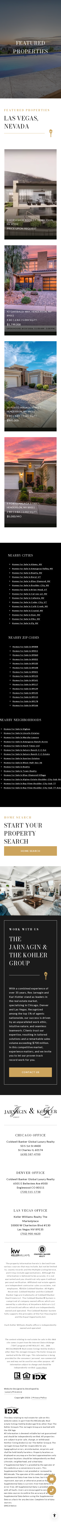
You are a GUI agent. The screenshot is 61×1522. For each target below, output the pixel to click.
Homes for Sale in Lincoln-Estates (21, 733)
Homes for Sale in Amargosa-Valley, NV (32, 568)
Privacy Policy (40, 1397)
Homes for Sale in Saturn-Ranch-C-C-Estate (27, 754)
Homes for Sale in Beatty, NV (27, 573)
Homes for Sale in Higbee (17, 729)
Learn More (41, 1367)
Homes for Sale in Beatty (17, 767)
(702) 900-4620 (30, 1233)
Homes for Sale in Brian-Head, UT (29, 589)
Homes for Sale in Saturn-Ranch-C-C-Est (25, 750)
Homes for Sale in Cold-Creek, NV (30, 606)
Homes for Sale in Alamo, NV (27, 564)
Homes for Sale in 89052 (25, 659)
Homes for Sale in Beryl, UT (26, 577)
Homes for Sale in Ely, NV (25, 623)
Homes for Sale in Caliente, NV (28, 598)
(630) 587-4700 (30, 1154)
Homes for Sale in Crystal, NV (27, 610)
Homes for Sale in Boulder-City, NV (30, 585)
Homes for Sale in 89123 (25, 676)
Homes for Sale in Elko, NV (26, 619)
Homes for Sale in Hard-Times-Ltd (22, 746)
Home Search (30, 850)
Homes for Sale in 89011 (25, 651)
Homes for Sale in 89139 (25, 688)
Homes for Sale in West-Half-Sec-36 (23, 762)
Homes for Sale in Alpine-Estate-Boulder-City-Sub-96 (32, 779)
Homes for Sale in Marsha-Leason (21, 737)
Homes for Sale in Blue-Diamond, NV (31, 581)
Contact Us (30, 1072)
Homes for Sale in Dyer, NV (26, 615)
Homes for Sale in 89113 (25, 697)
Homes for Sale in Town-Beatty (20, 771)
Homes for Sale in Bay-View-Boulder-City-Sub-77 (30, 783)
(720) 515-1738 (30, 1191)
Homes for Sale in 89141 (25, 680)
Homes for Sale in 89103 (25, 663)
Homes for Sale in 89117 (25, 684)
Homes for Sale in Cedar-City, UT (29, 602)
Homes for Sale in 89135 (25, 693)
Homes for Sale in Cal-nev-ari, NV (29, 594)
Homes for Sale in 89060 (25, 655)
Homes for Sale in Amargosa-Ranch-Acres (26, 741)
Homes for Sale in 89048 (25, 646)
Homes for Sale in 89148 (25, 667)
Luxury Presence (13, 1392)
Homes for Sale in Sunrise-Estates (22, 758)
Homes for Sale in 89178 (25, 701)
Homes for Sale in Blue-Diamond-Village (25, 775)
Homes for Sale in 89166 (25, 705)
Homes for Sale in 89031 (25, 672)
